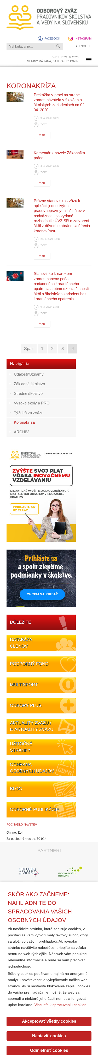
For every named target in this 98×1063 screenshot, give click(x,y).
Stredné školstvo (28, 393)
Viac (42, 135)
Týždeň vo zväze (28, 412)
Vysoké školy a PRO (32, 403)
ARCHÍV (21, 432)
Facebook (52, 38)
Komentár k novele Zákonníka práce (59, 155)
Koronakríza (24, 422)
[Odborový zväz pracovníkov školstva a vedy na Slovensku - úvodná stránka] (49, 17)
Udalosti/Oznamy (29, 374)
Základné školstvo (29, 384)
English (85, 46)
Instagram (83, 38)
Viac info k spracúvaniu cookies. (60, 1005)
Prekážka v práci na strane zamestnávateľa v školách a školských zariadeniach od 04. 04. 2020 (59, 102)
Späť (28, 348)
